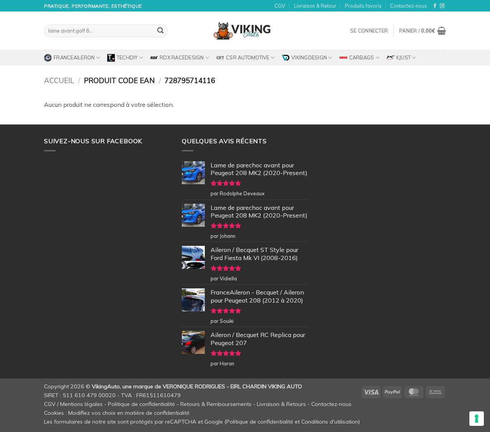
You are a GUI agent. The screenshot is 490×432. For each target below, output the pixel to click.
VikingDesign (309, 57)
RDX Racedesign (182, 57)
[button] (369, 30)
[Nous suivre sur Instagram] (442, 6)
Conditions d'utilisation (329, 421)
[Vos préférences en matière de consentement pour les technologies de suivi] (476, 418)
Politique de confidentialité (141, 404)
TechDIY (127, 57)
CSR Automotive (248, 57)
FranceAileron (74, 57)
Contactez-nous (408, 6)
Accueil (59, 80)
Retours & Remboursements (216, 404)
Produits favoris (363, 6)
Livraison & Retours (281, 404)
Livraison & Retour (315, 6)
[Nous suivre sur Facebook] (435, 6)
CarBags (361, 57)
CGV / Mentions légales (73, 404)
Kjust (403, 57)
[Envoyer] (160, 31)
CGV (279, 6)
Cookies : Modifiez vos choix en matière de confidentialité (116, 412)
